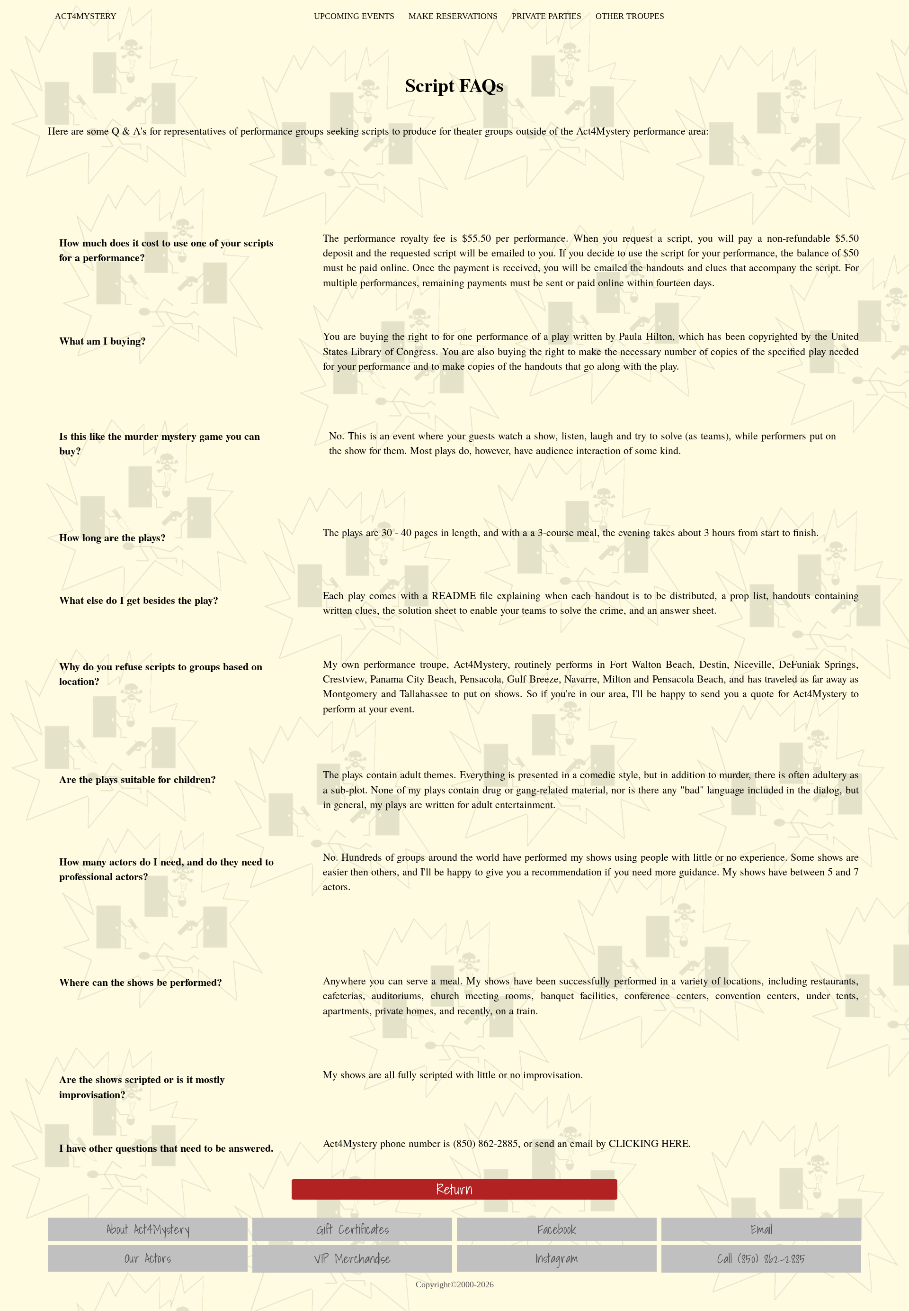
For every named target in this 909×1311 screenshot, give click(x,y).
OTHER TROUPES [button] (630, 16)
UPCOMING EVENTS (354, 16)
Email (761, 1229)
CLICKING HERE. (650, 1143)
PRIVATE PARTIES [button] (546, 16)
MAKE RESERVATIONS (453, 16)
